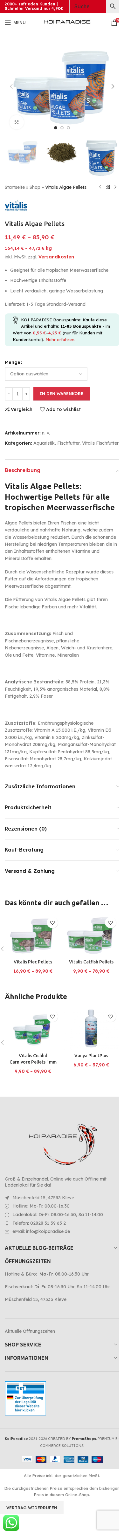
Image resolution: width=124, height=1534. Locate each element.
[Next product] (115, 187)
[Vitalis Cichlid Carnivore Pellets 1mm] (33, 1029)
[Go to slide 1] (55, 127)
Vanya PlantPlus (91, 1055)
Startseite (15, 187)
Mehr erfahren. (60, 339)
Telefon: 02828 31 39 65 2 (39, 1223)
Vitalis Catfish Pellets (91, 961)
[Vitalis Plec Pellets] (33, 935)
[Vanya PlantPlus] (91, 1029)
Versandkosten (56, 257)
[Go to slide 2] (62, 127)
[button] (11, 86)
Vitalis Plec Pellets (33, 961)
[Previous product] (100, 187)
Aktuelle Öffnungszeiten (30, 1331)
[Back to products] (108, 187)
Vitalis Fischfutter (100, 443)
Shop (35, 187)
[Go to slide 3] (68, 127)
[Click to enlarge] (17, 122)
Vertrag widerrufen (31, 1507)
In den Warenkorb (62, 393)
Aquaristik (44, 443)
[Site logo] (67, 22)
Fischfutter (68, 443)
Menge (12, 362)
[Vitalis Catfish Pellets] (91, 935)
